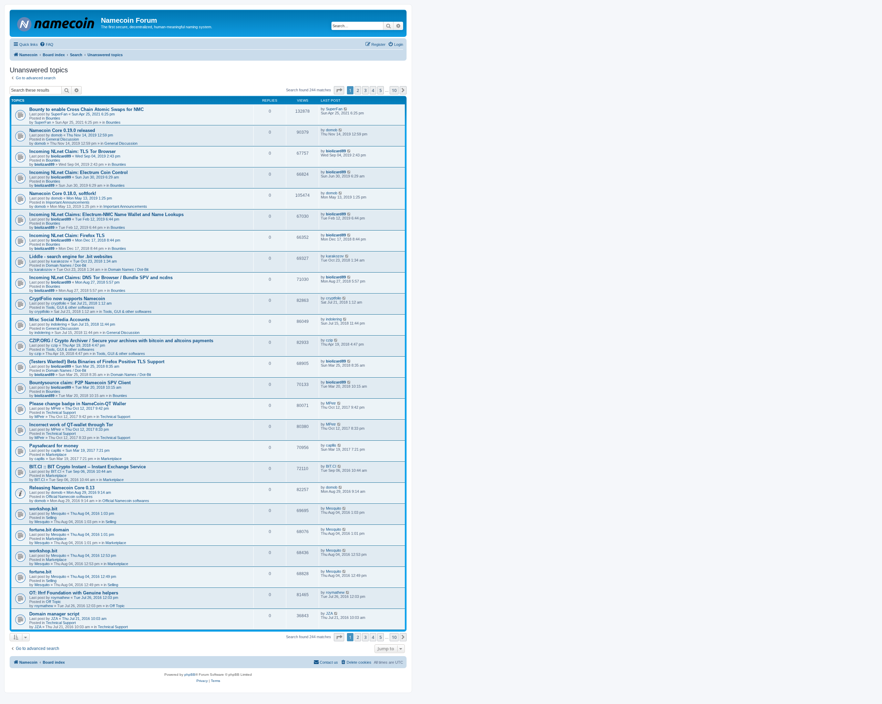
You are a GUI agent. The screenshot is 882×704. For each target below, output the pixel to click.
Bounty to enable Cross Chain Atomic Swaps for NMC (86, 109)
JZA (54, 618)
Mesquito (58, 513)
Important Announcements (68, 202)
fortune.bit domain (49, 529)
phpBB (189, 674)
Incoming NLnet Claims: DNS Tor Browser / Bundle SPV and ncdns (101, 277)
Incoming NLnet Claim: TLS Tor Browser (72, 151)
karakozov (60, 261)
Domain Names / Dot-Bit (66, 265)
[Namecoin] (56, 22)
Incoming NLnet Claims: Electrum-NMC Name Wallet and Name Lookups (106, 214)
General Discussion (62, 139)
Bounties (53, 118)
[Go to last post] (345, 109)
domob (56, 135)
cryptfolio (58, 303)
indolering (59, 324)
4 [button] (373, 90)
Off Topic (53, 602)
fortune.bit (40, 571)
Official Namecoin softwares (69, 496)
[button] (339, 90)
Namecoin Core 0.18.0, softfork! (62, 193)
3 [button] (365, 90)
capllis (56, 450)
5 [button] (380, 90)
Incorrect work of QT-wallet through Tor (71, 424)
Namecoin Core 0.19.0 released (62, 130)
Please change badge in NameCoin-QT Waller (77, 403)
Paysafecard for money (53, 445)
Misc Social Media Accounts (59, 319)
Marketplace (56, 454)
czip (54, 345)
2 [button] (358, 90)
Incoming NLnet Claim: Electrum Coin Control (78, 172)
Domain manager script (54, 613)
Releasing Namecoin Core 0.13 (61, 487)
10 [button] (394, 90)
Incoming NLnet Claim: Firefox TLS (67, 235)
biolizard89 (61, 156)
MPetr (56, 408)
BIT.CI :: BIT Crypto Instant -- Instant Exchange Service (87, 466)
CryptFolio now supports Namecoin (67, 298)
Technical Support (61, 412)
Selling (51, 518)
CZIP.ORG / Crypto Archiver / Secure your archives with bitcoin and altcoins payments (121, 340)
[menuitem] (46, 44)
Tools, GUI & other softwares (70, 307)
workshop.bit (43, 508)
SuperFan (59, 114)
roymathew (60, 597)
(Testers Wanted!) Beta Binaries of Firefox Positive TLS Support (96, 361)
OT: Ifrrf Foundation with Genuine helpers (73, 592)
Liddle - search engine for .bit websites (70, 256)
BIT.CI (56, 471)
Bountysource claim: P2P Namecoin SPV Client (80, 382)
